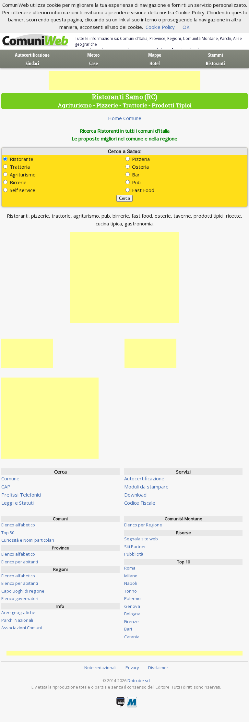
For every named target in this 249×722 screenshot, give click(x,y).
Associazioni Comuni (21, 628)
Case (93, 63)
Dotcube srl (138, 680)
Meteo (93, 55)
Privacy (132, 667)
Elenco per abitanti (19, 562)
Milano (130, 576)
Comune (10, 478)
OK (186, 27)
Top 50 (7, 532)
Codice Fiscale (139, 502)
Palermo (132, 598)
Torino (130, 591)
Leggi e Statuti (17, 502)
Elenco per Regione (143, 525)
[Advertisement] (124, 80)
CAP (5, 486)
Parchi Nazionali (17, 620)
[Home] (35, 40)
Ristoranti (215, 63)
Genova (132, 606)
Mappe (154, 55)
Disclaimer (158, 667)
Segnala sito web (141, 539)
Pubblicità (133, 554)
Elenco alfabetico (18, 525)
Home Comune (124, 118)
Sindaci (32, 63)
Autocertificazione (32, 55)
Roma (130, 568)
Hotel (154, 63)
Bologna (132, 614)
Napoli (130, 583)
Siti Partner (135, 546)
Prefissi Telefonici (21, 494)
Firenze (131, 621)
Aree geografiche (18, 612)
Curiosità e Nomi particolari (27, 540)
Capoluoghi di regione (22, 591)
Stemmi (215, 55)
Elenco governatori (19, 598)
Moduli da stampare (146, 486)
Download (135, 494)
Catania (131, 637)
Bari (128, 629)
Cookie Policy (160, 27)
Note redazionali (100, 667)
